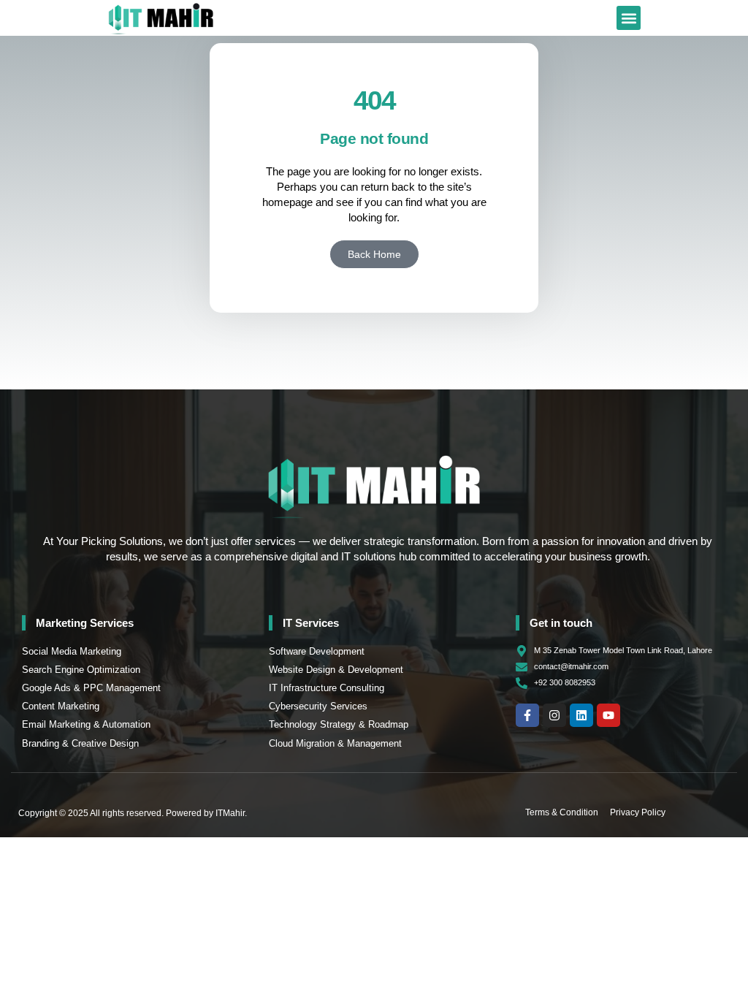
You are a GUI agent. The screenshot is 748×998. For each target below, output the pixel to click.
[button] (629, 18)
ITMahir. (231, 813)
